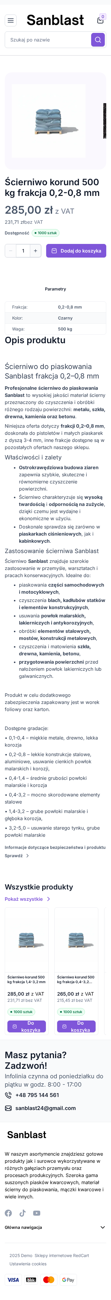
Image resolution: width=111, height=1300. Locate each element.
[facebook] (8, 1213)
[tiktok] (22, 1213)
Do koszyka (30, 1026)
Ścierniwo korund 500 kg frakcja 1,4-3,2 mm (26, 979)
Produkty (15, 1239)
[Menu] (11, 20)
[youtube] (36, 1213)
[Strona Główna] (55, 20)
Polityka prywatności (28, 1261)
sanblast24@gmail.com (45, 1108)
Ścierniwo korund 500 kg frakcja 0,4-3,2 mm (75, 979)
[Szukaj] (98, 40)
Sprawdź (14, 855)
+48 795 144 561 (37, 1095)
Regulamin (16, 1250)
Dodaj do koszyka (81, 251)
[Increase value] (35, 250)
